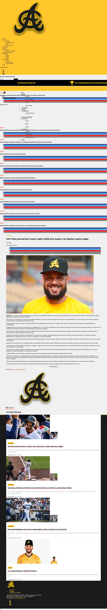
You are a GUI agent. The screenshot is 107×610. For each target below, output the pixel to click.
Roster (4, 48)
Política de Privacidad (15, 592)
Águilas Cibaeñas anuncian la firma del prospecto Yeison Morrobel (17, 201)
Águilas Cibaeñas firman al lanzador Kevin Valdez (13, 154)
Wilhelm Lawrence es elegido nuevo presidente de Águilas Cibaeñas (17, 178)
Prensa (4, 40)
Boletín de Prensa (10, 42)
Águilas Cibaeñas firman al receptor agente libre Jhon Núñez (16, 190)
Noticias (8, 41)
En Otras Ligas (9, 45)
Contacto (11, 590)
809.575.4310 (10, 596)
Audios (7, 56)
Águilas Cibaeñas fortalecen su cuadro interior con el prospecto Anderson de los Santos (23, 225)
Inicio (4, 38)
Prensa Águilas (10, 454)
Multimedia (5, 53)
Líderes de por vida (10, 51)
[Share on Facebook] (55, 98)
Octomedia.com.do (20, 598)
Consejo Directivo (10, 63)
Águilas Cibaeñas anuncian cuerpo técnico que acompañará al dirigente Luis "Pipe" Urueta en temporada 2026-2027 (30, 130)
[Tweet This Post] (55, 99)
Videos (7, 55)
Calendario (5, 46)
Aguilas (13, 369)
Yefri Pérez (22, 369)
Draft (4, 64)
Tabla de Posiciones (7, 52)
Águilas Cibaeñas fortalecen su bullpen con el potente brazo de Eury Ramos (20, 213)
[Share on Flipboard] (55, 100)
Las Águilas (5, 59)
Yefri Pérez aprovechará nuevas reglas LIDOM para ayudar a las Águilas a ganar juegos (22, 95)
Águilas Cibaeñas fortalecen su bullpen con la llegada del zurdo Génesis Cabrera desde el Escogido (25, 142)
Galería (7, 58)
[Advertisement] (43, 115)
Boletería (11, 591)
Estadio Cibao (9, 62)
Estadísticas (6, 49)
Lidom (7, 44)
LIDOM (17, 369)
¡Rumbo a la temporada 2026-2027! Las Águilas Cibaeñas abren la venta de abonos (21, 166)
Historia (7, 60)
